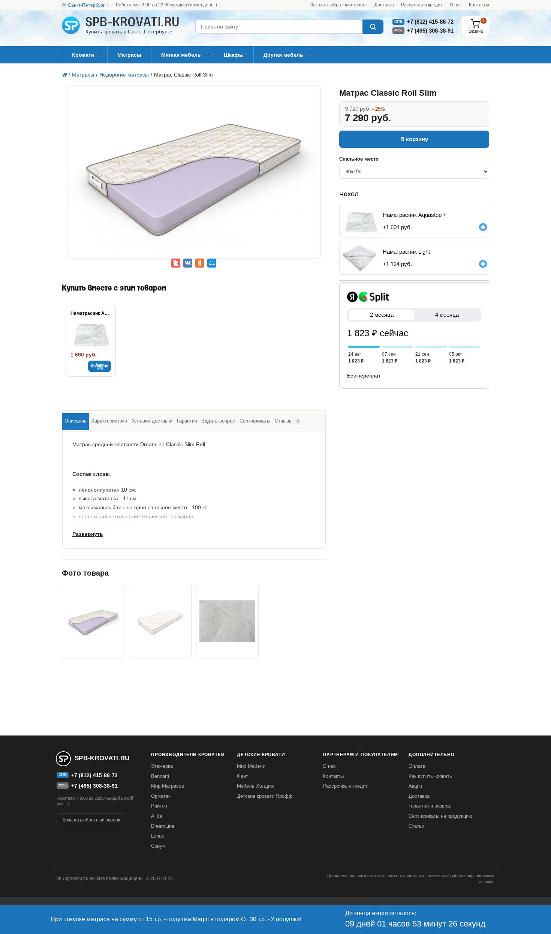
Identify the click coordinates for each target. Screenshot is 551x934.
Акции (415, 786)
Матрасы (129, 55)
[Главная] (64, 75)
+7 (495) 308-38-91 (430, 30)
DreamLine (162, 826)
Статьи (416, 826)
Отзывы (287, 421)
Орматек (161, 796)
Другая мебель (283, 55)
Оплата (417, 766)
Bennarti (160, 776)
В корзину (414, 139)
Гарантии (187, 421)
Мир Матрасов (167, 786)
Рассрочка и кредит (422, 5)
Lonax (157, 836)
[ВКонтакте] (187, 263)
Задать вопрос (218, 421)
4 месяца (447, 314)
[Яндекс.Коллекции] (175, 263)
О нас (456, 5)
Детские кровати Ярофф (265, 796)
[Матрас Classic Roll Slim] (193, 177)
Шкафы (234, 55)
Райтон (159, 806)
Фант (242, 776)
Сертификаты (255, 421)
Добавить (99, 366)
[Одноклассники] (199, 263)
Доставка (384, 5)
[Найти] (372, 27)
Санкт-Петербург (86, 5)
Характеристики (109, 421)
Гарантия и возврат (430, 806)
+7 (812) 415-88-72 (430, 21)
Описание (75, 421)
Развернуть (87, 534)
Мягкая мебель (181, 55)
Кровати (83, 55)
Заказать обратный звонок (338, 5)
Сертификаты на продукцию (440, 816)
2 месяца (382, 314)
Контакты (479, 5)
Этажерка (162, 766)
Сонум (158, 846)
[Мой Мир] (211, 263)
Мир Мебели (251, 766)
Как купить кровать (430, 776)
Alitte (156, 816)
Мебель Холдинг (256, 786)
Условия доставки (152, 421)
